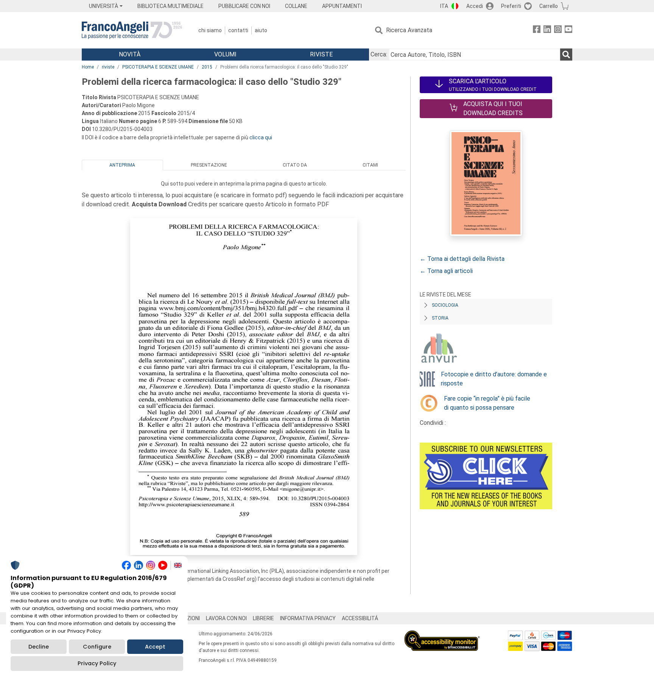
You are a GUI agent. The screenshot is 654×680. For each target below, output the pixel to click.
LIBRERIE (263, 618)
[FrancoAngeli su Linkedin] (547, 30)
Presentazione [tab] (209, 165)
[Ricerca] (566, 54)
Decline (38, 646)
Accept (155, 646)
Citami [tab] (370, 165)
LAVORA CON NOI (226, 618)
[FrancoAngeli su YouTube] (568, 30)
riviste (108, 67)
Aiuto (261, 30)
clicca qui (260, 137)
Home (88, 67)
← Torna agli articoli (446, 270)
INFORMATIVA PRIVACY (308, 618)
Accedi (474, 6)
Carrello (548, 6)
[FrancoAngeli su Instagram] (558, 30)
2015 (207, 67)
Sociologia (445, 305)
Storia (440, 318)
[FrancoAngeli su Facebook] (536, 30)
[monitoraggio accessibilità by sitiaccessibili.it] (442, 634)
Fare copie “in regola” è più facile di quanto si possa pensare (487, 403)
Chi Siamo (210, 30)
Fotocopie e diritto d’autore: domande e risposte (494, 379)
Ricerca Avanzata (409, 30)
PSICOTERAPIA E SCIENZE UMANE (158, 67)
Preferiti (511, 6)
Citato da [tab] (295, 165)
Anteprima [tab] (122, 165)
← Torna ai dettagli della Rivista (462, 258)
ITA (444, 6)
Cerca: (379, 54)
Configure (97, 646)
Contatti (238, 30)
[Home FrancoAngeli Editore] (132, 30)
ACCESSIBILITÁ (360, 618)
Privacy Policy (97, 663)
